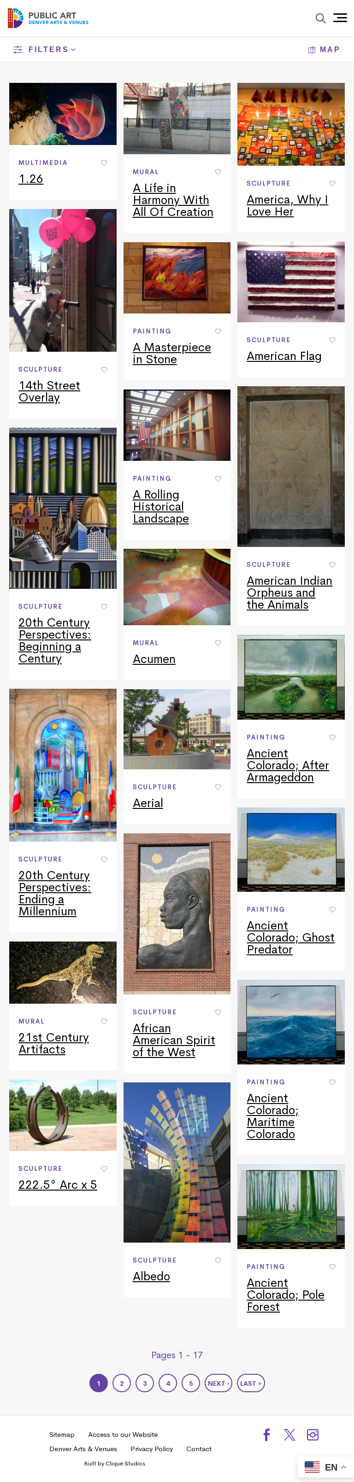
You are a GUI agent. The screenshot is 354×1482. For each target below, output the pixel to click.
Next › (218, 1383)
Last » (251, 1383)
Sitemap (62, 1434)
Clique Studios (125, 1463)
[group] (63, 141)
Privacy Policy (151, 1448)
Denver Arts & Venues (83, 1448)
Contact (199, 1448)
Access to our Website (123, 1434)
